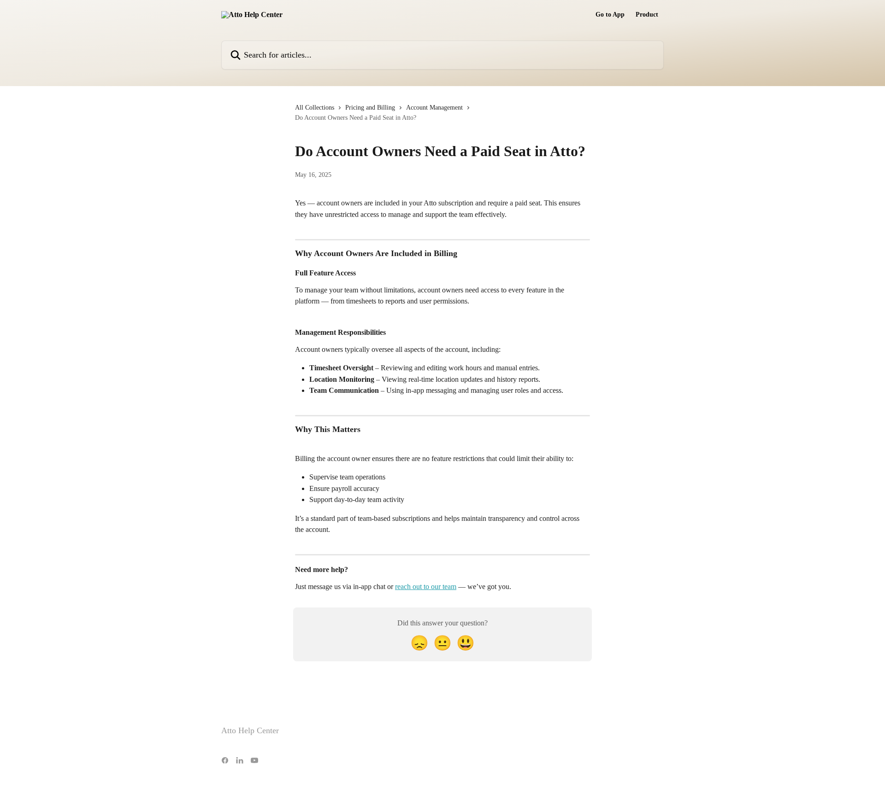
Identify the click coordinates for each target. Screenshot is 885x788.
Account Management (434, 107)
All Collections (314, 107)
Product (647, 15)
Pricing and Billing (370, 107)
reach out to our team (425, 586)
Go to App (610, 15)
